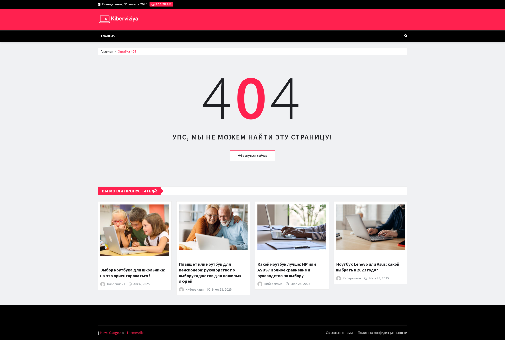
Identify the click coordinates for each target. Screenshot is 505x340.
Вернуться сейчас (254, 155)
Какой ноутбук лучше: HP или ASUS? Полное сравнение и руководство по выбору (286, 269)
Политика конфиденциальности (382, 333)
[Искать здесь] (405, 36)
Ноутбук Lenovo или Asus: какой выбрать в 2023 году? (367, 267)
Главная (108, 36)
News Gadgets (111, 333)
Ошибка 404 (127, 51)
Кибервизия (116, 284)
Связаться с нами (339, 333)
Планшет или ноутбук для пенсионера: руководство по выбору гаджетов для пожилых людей (210, 272)
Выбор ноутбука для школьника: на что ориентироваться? (132, 272)
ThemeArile (135, 333)
